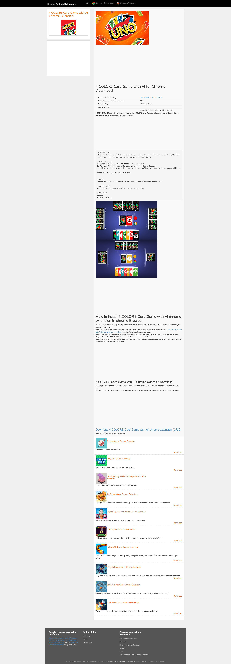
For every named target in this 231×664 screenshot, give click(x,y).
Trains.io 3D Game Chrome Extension (122, 547)
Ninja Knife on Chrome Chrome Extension (124, 567)
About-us (86, 636)
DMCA (85, 639)
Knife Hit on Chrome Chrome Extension (123, 602)
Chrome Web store (127, 3)
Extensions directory (56, 642)
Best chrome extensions (128, 638)
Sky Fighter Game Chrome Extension (122, 494)
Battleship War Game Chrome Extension (123, 585)
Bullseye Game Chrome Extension (121, 441)
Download (177, 452)
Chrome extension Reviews (129, 645)
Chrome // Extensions (104, 3)
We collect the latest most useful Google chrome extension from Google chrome (63, 639)
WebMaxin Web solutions (156, 661)
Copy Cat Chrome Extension (118, 459)
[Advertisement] (69, 58)
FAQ (121, 651)
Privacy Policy (88, 643)
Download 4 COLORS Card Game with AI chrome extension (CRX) (138, 429)
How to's (123, 648)
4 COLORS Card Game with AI (151, 98)
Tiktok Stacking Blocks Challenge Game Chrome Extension (126, 477)
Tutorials (123, 642)
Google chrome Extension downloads (90, 661)
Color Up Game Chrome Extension (121, 529)
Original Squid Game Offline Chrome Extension (126, 512)
